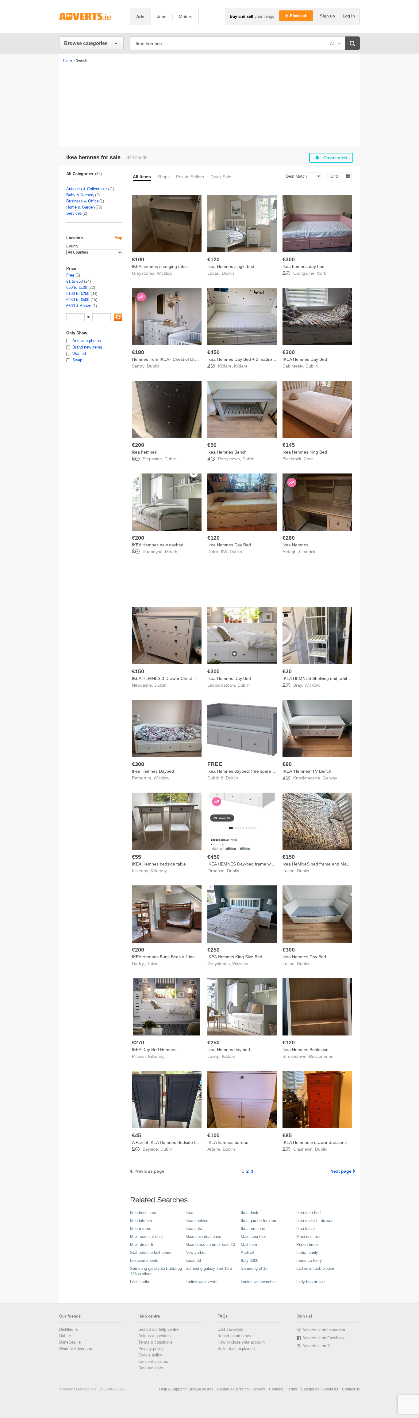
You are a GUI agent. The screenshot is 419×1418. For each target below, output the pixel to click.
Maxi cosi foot (253, 1236)
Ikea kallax (306, 1228)
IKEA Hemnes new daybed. (158, 544)
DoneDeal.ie (70, 1342)
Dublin (228, 273)
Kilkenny (159, 870)
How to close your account (241, 1342)
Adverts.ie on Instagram (323, 1330)
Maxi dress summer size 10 (210, 1244)
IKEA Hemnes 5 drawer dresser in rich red (323, 1142)
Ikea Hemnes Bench (227, 452)
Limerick (307, 551)
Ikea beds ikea (143, 1212)
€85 (287, 1135)
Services (74, 213)
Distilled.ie (68, 1329)
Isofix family (307, 1252)
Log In (349, 16)
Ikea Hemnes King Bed (305, 452)
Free (70, 275)
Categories (310, 1389)
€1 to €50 (74, 281)
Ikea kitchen (141, 1220)
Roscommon (321, 1056)
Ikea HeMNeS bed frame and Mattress (320, 864)
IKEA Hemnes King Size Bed (234, 956)
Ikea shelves (197, 1220)
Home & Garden (80, 207)
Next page (341, 1171)
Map (118, 238)
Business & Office (82, 201)
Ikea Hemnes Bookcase (306, 1049)
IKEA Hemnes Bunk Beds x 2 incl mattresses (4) (178, 956)
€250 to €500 (77, 299)
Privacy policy (150, 1348)
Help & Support (172, 1389)
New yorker (196, 1252)
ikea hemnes (144, 452)
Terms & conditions (155, 1342)
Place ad (298, 15)
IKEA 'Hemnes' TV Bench (307, 771)
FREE (214, 764)
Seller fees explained (236, 1348)
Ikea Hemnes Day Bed (229, 544)
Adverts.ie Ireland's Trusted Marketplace (91, 16)
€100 (138, 259)
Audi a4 (247, 1252)
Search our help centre (158, 1329)
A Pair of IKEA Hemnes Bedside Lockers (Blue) (177, 1142)
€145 (289, 445)
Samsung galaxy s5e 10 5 (209, 1268)
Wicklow (164, 273)
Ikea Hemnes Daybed (153, 771)
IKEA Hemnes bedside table (159, 864)
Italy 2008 (249, 1260)
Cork (321, 273)
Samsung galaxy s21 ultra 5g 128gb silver (156, 1271)
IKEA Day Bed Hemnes (154, 1049)
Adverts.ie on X (316, 1346)
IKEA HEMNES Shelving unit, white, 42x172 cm (328, 678)
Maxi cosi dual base (203, 1236)
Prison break (307, 1244)
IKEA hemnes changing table (160, 266)
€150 (138, 671)
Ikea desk (249, 1212)
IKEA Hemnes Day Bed (305, 359)
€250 (213, 950)
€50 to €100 (76, 287)
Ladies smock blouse (315, 1268)
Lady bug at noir (310, 1282)
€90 (287, 764)
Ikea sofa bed (308, 1212)
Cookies (276, 1389)
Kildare (241, 366)
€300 (289, 259)
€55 (136, 857)
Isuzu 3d (193, 1260)
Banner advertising (233, 1389)
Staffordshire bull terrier (150, 1252)
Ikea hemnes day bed (304, 266)
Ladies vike (140, 1282)
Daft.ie (65, 1335)
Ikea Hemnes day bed (228, 1049)
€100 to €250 (77, 293)
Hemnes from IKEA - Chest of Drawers (169, 359)
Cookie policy (150, 1355)
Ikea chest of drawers (315, 1220)
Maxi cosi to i (308, 1236)
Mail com (249, 1244)
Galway (330, 777)
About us (330, 1389)
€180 (138, 352)
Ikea (189, 1212)
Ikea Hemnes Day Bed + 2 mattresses (244, 359)
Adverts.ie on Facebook (323, 1338)
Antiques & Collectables (87, 189)
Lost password (230, 1329)
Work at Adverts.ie (75, 1348)
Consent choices (153, 1361)
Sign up (328, 16)
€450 (213, 352)
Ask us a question (154, 1335)
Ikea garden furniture (259, 1220)
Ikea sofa (194, 1228)
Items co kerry (309, 1260)
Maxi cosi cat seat (146, 1236)
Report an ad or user (235, 1335)
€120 (213, 259)
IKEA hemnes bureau (227, 1142)
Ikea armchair (253, 1228)
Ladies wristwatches (259, 1282)
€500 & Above (78, 306)
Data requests (150, 1368)
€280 (289, 538)
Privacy (259, 1389)
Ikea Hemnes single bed (230, 266)
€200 (138, 445)
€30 (287, 671)
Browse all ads (201, 1389)
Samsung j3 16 (254, 1268)
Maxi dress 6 (141, 1244)
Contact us (351, 1389)
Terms (292, 1389)
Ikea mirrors (140, 1228)
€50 (212, 445)
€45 (136, 1135)
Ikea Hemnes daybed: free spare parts (244, 771)
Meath (171, 551)
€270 (138, 1042)
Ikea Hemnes (295, 544)
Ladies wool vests (201, 1282)
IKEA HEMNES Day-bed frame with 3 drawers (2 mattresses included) (275, 864)
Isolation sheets (144, 1260)
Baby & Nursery (80, 195)
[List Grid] (337, 176)
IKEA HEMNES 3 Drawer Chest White (168, 678)
